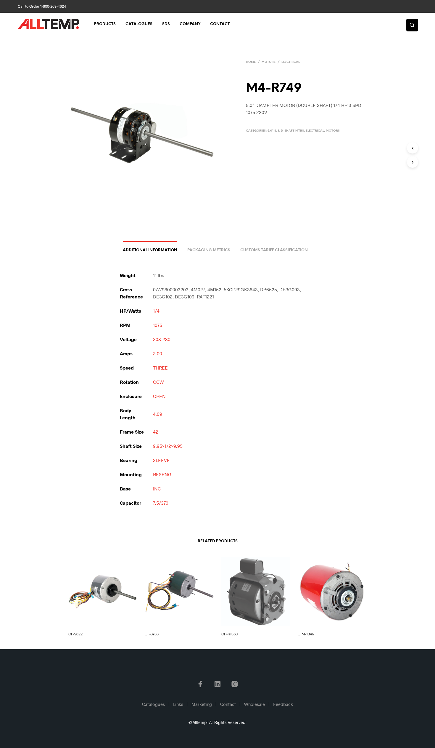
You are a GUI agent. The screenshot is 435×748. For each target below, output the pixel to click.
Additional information (150, 250)
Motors (269, 62)
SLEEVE (161, 460)
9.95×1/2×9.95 (168, 446)
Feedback (283, 704)
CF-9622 (75, 634)
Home (251, 62)
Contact (220, 24)
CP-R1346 (306, 634)
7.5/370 (160, 503)
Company (190, 24)
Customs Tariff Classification (274, 250)
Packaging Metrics (208, 250)
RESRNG (162, 474)
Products (105, 24)
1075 (157, 325)
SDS (166, 24)
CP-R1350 (229, 634)
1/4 (156, 311)
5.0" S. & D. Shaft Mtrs (286, 130)
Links (178, 704)
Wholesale (254, 704)
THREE (160, 367)
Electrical (290, 62)
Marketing (201, 704)
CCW (158, 382)
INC (157, 488)
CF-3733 (152, 634)
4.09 (157, 414)
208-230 (161, 339)
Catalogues (138, 24)
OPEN (159, 396)
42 (155, 431)
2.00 (157, 353)
